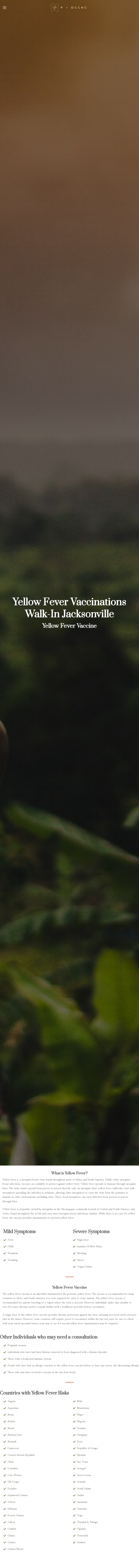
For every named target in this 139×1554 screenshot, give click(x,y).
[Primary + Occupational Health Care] (69, 7)
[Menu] (5, 7)
